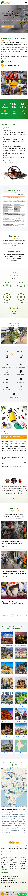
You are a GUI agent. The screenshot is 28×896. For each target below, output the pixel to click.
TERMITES (14, 313)
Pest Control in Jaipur (7, 721)
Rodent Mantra (4, 862)
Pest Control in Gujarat (7, 675)
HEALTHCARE (7, 389)
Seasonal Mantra (12, 860)
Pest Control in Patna (21, 660)
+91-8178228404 (15, 876)
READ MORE (14, 260)
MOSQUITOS (21, 291)
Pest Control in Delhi (7, 645)
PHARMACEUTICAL (7, 382)
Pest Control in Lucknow (21, 736)
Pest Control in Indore (21, 675)
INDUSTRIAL (7, 360)
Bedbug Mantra (13, 857)
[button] (23, 782)
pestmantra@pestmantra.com (12, 65)
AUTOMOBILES (7, 374)
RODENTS (7, 302)
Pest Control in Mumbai (21, 689)
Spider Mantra (23, 857)
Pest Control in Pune (7, 704)
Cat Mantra (22, 863)
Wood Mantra (23, 859)
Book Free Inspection (7, 26)
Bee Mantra (13, 868)
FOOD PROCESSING (21, 367)
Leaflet (18, 806)
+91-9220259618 (9, 61)
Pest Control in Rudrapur (7, 660)
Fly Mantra (3, 864)
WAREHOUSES (21, 382)
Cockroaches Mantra (4, 858)
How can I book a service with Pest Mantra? (11, 467)
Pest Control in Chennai (21, 721)
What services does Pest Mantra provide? (11, 437)
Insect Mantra (23, 868)
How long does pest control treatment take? (12, 462)
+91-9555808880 (6, 876)
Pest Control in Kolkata (7, 752)
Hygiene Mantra (14, 864)
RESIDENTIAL (14, 397)
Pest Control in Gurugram (21, 645)
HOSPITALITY (21, 374)
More (21, 752)
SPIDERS (7, 291)
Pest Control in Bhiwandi (7, 689)
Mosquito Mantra (3, 867)
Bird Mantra (13, 866)
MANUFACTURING (7, 367)
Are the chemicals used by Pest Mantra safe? (12, 458)
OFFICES (21, 389)
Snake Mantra (23, 861)
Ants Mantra (3, 860)
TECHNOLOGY (21, 360)
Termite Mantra (13, 862)
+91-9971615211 (15, 874)
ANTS (21, 302)
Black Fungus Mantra (22, 866)
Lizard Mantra (4, 869)
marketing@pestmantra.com (8, 880)
